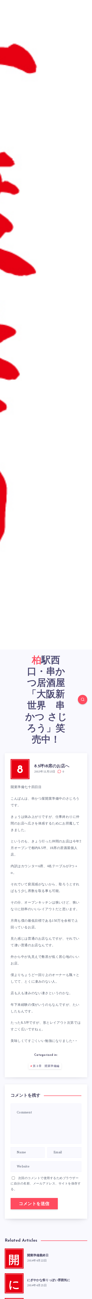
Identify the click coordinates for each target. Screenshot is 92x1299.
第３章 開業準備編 (46, 1066)
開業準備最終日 (38, 1255)
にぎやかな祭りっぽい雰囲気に (48, 1280)
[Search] (82, 699)
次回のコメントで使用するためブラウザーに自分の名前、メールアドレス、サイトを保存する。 (46, 1183)
